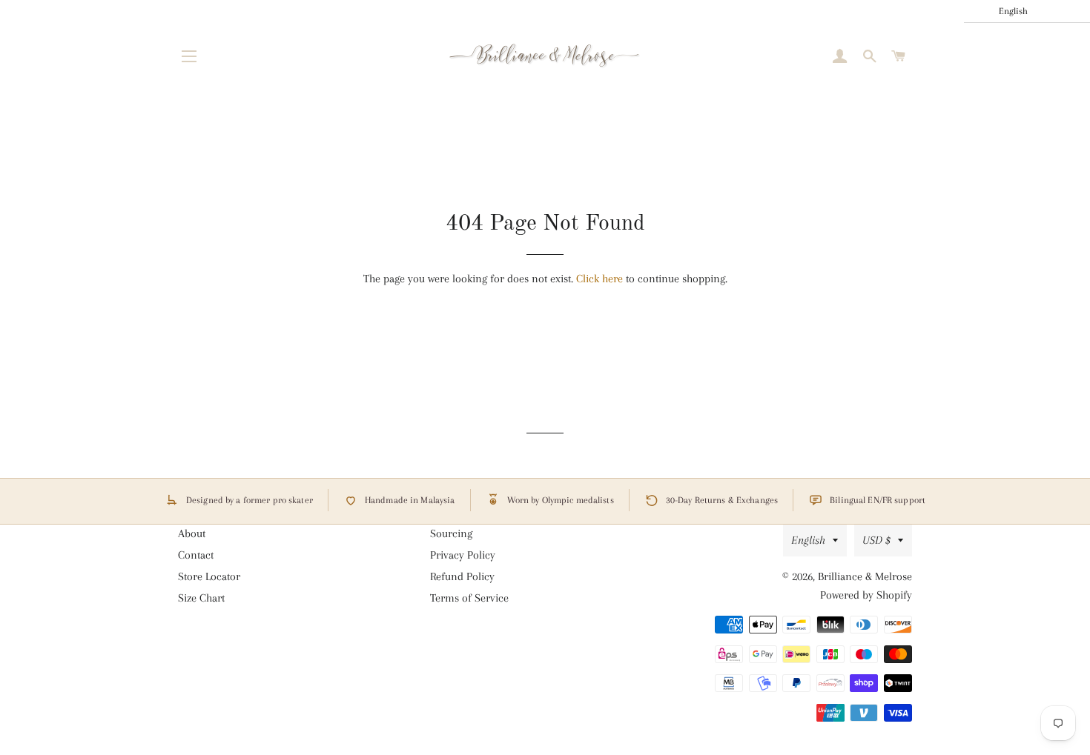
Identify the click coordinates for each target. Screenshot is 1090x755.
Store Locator (209, 576)
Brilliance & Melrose (865, 576)
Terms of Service (469, 598)
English (808, 540)
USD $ (876, 540)
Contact (196, 555)
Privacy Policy (462, 555)
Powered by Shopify (866, 595)
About (191, 533)
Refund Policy (462, 576)
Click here (599, 278)
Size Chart (201, 598)
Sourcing (451, 533)
